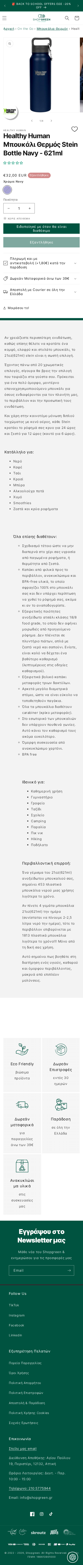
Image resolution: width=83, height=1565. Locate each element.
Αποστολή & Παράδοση (27, 1403)
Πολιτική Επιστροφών (26, 1393)
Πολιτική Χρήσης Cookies (29, 1413)
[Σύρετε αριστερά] (32, 121)
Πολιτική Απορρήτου (25, 1383)
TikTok (14, 1305)
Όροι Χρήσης (19, 1373)
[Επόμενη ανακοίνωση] (78, 6)
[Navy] (7, 190)
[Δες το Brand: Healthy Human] (9, 111)
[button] (41, 163)
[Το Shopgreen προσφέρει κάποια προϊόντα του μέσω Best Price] (54, 1533)
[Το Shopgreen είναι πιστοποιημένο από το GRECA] (17, 1533)
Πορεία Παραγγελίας (25, 1363)
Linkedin (15, 1335)
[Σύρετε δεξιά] (51, 121)
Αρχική (8, 28)
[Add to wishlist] (74, 129)
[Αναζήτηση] (67, 18)
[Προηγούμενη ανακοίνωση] (5, 6)
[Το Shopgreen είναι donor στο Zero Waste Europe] (69, 1533)
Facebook (16, 1325)
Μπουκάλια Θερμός (52, 28)
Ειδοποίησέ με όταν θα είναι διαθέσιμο (42, 228)
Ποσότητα (10, 199)
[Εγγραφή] (69, 1270)
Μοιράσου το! (18, 308)
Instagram (17, 1315)
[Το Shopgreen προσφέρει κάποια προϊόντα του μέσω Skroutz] (38, 1533)
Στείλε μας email (23, 1448)
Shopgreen (33, 1552)
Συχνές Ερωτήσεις (24, 1423)
